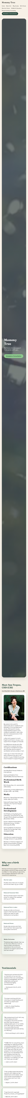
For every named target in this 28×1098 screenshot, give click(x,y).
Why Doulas (16, 6)
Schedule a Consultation (10, 13)
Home (3, 6)
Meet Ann (8, 6)
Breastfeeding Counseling (9, 10)
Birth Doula (23, 6)
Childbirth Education (16, 8)
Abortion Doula (6, 8)
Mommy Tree (8, 2)
